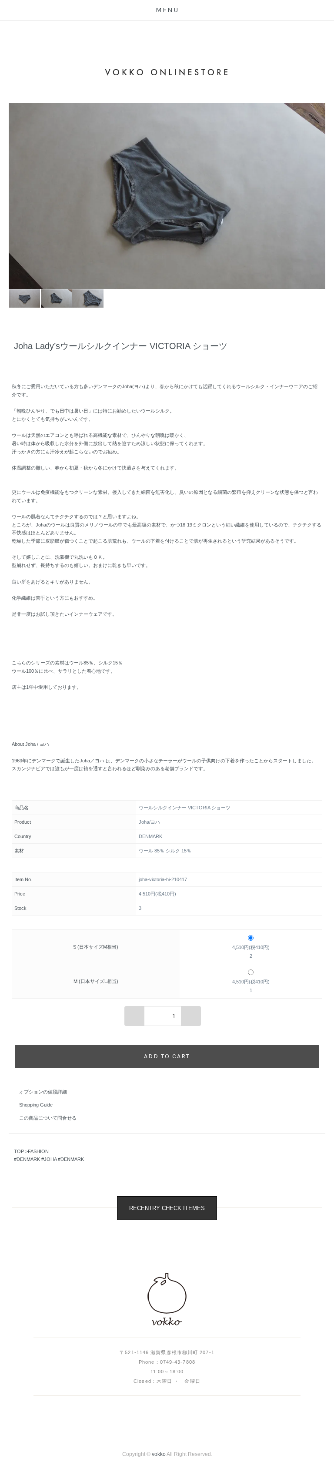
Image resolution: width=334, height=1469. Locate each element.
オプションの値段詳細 (43, 1091)
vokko (159, 1454)
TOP (19, 1151)
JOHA (50, 1159)
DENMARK (28, 1159)
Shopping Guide (36, 1104)
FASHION (38, 1151)
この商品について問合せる (48, 1117)
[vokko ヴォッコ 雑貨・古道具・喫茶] (167, 1299)
